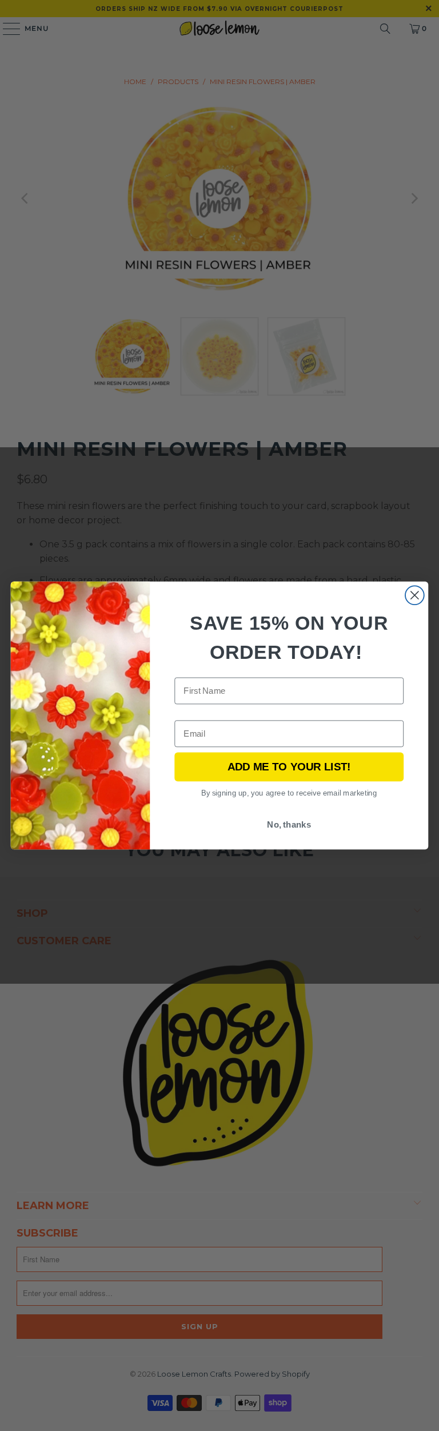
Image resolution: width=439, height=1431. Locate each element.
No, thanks (289, 824)
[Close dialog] (414, 595)
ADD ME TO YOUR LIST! (289, 767)
